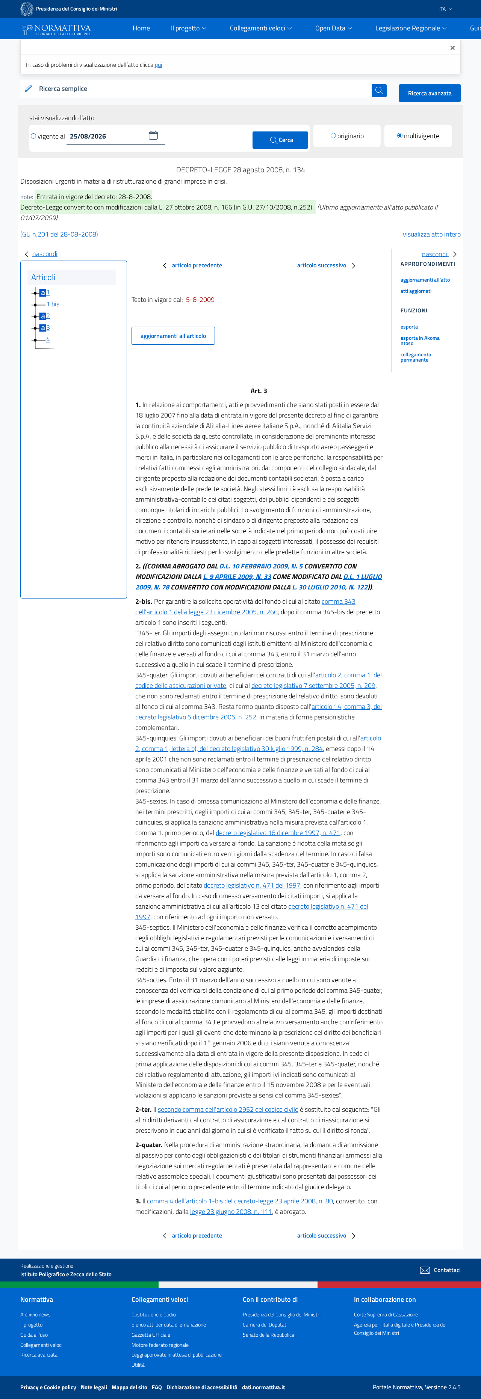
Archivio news (35, 1314)
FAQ (157, 1387)
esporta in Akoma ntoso (420, 340)
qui (158, 64)
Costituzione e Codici (154, 1314)
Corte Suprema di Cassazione (386, 1314)
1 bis (52, 304)
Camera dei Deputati (265, 1324)
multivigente (421, 136)
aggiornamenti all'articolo (173, 335)
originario (350, 136)
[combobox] (204, 88)
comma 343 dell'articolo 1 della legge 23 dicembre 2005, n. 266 (245, 606)
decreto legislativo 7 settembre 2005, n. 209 (313, 685)
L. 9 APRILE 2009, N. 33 (237, 576)
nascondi (44, 254)
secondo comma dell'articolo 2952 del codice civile (228, 1109)
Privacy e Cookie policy (48, 1387)
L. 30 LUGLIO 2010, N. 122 (330, 587)
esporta (409, 326)
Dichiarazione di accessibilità (202, 1387)
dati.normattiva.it (263, 1387)
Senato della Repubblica (268, 1335)
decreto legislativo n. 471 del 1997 (252, 885)
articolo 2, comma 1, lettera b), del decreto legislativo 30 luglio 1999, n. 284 (258, 743)
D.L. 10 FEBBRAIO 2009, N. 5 (261, 566)
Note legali (94, 1387)
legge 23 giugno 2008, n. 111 (231, 1211)
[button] (153, 135)
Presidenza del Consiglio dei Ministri (282, 1314)
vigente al (52, 136)
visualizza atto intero (432, 234)
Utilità (138, 1365)
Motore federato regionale (160, 1345)
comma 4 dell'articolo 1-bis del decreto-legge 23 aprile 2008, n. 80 (240, 1201)
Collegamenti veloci (41, 1345)
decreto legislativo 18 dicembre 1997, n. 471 (278, 833)
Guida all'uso (34, 1335)
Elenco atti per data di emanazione (169, 1324)
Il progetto (31, 1324)
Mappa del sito (130, 1387)
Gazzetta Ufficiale (151, 1335)
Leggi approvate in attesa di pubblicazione (177, 1354)
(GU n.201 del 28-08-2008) (59, 234)
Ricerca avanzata (430, 93)
